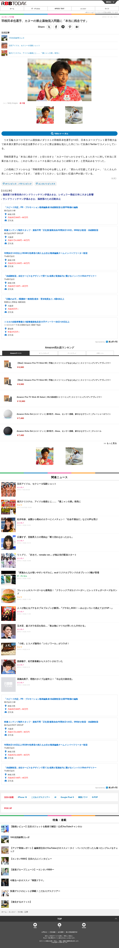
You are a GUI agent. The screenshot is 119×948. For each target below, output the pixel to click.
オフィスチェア (44, 353)
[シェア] (56, 27)
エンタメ (83, 8)
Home (35, 927)
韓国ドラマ (83, 797)
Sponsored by (100, 342)
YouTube (84, 927)
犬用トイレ (100, 353)
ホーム (12, 8)
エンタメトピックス (46, 183)
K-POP (95, 797)
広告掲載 (52, 932)
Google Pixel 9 (67, 797)
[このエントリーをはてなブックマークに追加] (77, 27)
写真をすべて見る (61, 133)
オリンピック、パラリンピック (18, 183)
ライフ (107, 8)
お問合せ (44, 932)
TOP (59, 918)
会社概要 (61, 932)
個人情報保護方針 (71, 932)
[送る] (63, 27)
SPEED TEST (59, 8)
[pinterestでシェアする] (70, 27)
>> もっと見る (110, 443)
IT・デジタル (35, 8)
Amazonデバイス (15, 353)
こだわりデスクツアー (40, 797)
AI (55, 797)
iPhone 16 (22, 797)
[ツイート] (49, 27)
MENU (108, 2)
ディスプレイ (72, 353)
